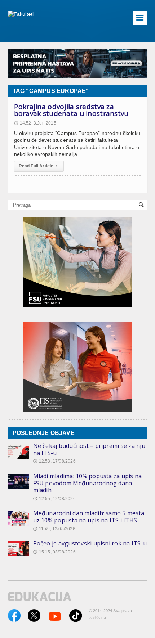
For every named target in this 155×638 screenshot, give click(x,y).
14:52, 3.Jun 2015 (35, 123)
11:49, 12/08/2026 (54, 528)
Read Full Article (38, 166)
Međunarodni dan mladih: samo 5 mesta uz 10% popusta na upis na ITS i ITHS (89, 516)
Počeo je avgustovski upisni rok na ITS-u (90, 543)
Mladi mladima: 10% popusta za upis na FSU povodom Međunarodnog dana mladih (87, 483)
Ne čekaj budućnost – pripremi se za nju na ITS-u (89, 449)
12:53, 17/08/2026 (54, 461)
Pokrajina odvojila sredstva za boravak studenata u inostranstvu (71, 110)
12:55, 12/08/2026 (54, 498)
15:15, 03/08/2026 (54, 551)
